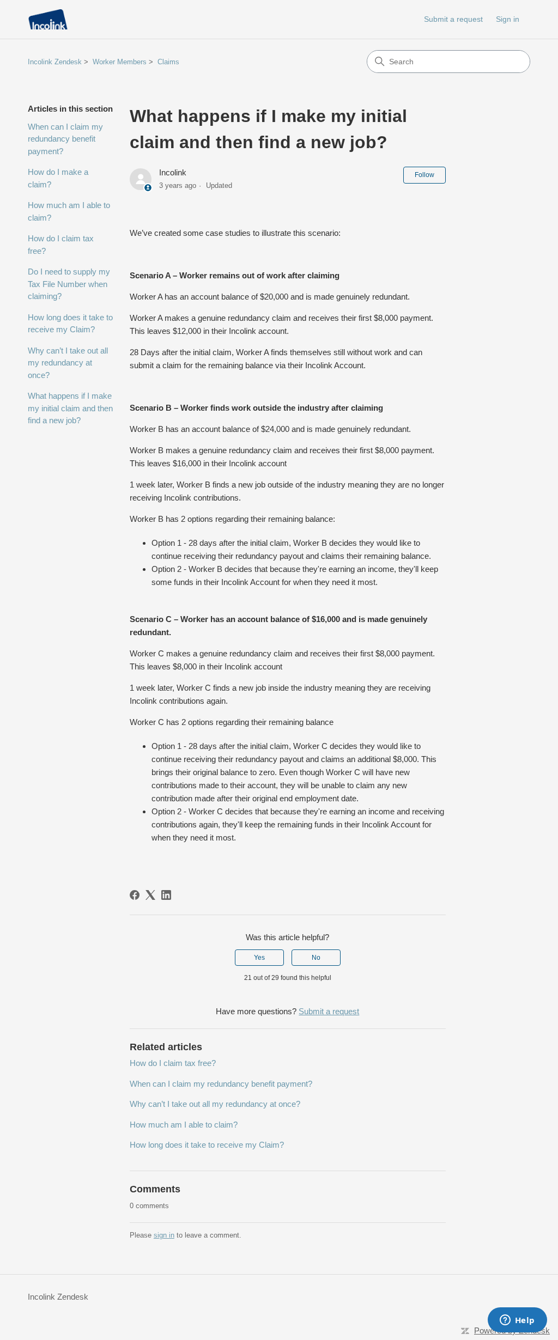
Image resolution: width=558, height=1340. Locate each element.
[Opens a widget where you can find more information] (517, 1321)
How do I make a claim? (58, 178)
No (316, 957)
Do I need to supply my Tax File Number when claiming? (69, 284)
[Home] (48, 19)
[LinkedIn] (166, 895)
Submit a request (453, 19)
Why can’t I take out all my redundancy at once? (68, 363)
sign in (164, 1235)
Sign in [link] (507, 19)
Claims (168, 62)
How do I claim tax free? (61, 244)
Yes (259, 957)
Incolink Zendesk (55, 62)
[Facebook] (135, 895)
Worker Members (120, 62)
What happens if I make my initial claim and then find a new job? (70, 408)
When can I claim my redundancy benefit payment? (65, 139)
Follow (424, 175)
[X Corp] (150, 895)
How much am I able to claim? (69, 211)
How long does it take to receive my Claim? (70, 323)
